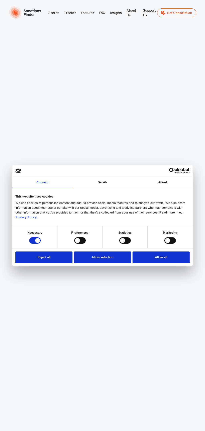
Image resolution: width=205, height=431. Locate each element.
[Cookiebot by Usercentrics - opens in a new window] (172, 171)
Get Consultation (179, 13)
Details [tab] (103, 182)
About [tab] (162, 182)
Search (53, 13)
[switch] (80, 240)
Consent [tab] (42, 182)
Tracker (70, 13)
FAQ (102, 13)
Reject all (43, 257)
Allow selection (103, 257)
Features (87, 13)
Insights (116, 13)
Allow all (161, 257)
